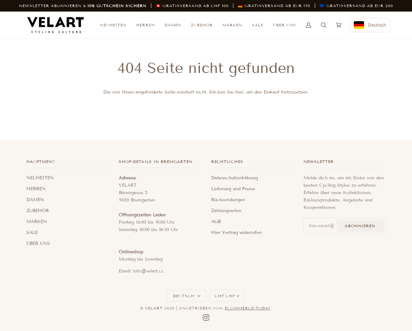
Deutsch (184, 295)
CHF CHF (225, 295)
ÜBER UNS (38, 243)
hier (239, 92)
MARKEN (36, 221)
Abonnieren (360, 225)
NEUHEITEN (40, 178)
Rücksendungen (228, 199)
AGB (216, 221)
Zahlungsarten (226, 210)
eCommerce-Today (248, 308)
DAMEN (35, 199)
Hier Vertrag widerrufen (236, 232)
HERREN (36, 189)
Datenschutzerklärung (234, 178)
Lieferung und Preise (233, 189)
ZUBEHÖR (37, 210)
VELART (154, 308)
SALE (32, 232)
